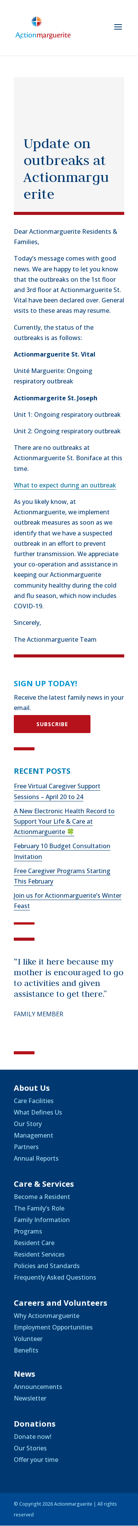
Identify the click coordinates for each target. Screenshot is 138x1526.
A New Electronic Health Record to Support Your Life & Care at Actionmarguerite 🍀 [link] (64, 821)
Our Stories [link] (30, 1448)
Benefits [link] (26, 1350)
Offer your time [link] (36, 1459)
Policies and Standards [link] (47, 1266)
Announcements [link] (38, 1386)
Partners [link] (26, 1147)
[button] (118, 32)
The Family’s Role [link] (39, 1208)
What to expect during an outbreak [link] (65, 485)
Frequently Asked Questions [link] (55, 1277)
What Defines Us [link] (38, 1112)
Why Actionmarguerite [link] (46, 1315)
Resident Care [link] (34, 1243)
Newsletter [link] (30, 1398)
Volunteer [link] (28, 1338)
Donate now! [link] (32, 1436)
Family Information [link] (42, 1220)
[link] (43, 27)
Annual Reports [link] (36, 1158)
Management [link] (33, 1135)
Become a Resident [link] (42, 1196)
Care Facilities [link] (34, 1101)
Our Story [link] (28, 1124)
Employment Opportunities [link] (53, 1327)
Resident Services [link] (39, 1254)
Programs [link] (28, 1231)
